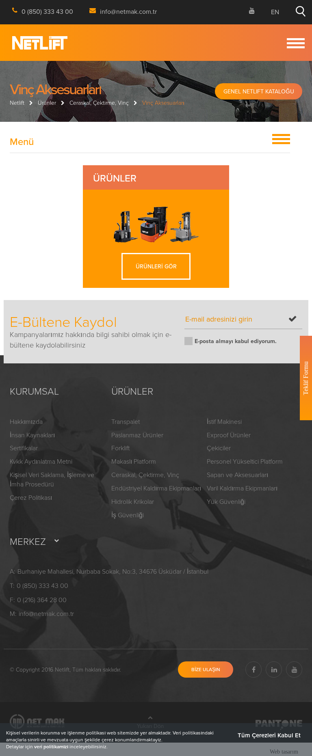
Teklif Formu (305, 378)
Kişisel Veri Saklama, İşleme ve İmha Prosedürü (52, 479)
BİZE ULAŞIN (205, 669)
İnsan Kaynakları (32, 434)
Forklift (120, 447)
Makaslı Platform (133, 461)
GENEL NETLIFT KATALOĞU (258, 91)
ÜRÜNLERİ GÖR (156, 266)
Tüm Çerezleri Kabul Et (269, 735)
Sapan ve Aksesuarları (237, 474)
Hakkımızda (26, 421)
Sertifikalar (24, 447)
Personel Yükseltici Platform (245, 461)
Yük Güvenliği (226, 501)
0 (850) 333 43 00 (42, 585)
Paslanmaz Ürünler (137, 434)
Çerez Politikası (31, 497)
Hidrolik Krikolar (132, 501)
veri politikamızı (51, 746)
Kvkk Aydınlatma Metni (41, 461)
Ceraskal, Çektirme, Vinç (99, 102)
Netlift (17, 102)
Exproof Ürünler (229, 434)
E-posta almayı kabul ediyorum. (236, 341)
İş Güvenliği (127, 514)
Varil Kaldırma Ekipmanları (242, 488)
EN (275, 11)
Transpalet (125, 421)
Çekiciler (219, 447)
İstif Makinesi (224, 421)
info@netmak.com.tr (46, 613)
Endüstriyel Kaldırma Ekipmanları (156, 488)
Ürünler (47, 102)
